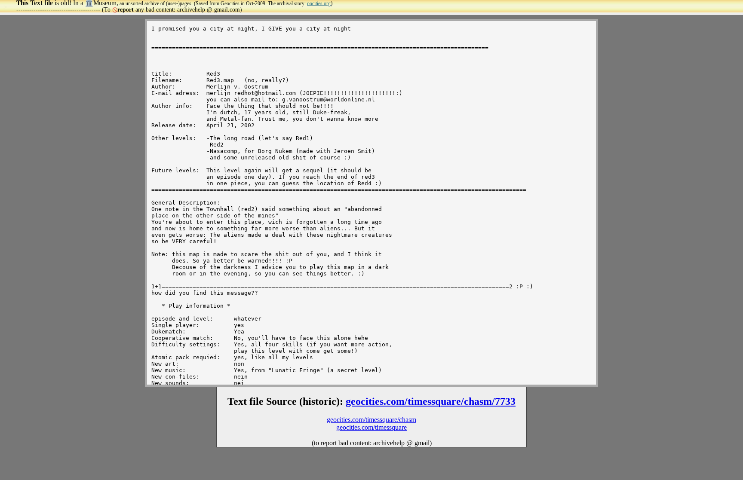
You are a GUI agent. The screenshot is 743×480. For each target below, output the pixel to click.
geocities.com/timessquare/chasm (371, 419)
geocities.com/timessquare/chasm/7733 (431, 401)
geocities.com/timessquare (371, 427)
